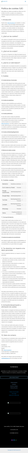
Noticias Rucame (14, 387)
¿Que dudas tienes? (14, 377)
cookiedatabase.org (5, 358)
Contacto (14, 384)
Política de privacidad (14, 391)
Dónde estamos (14, 382)
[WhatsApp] (16, 440)
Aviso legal (14, 393)
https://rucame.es (11, 22)
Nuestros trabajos (14, 386)
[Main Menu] (25, 1)
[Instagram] (12, 440)
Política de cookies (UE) (14, 395)
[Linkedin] (14, 440)
